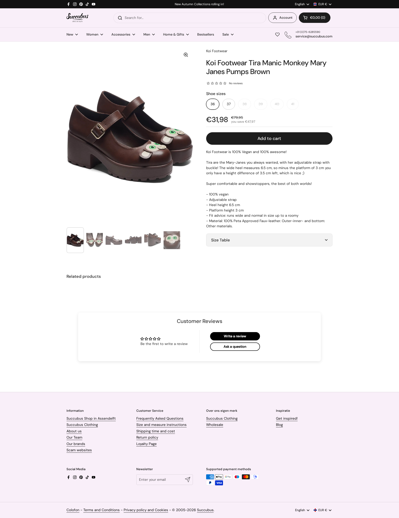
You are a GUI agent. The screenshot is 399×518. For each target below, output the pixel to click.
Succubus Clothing (82, 424)
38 (245, 104)
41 (292, 104)
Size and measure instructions (161, 424)
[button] (314, 17)
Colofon (72, 510)
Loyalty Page (146, 443)
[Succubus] (77, 17)
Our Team (74, 437)
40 (277, 104)
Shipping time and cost (155, 431)
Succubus (205, 510)
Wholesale (214, 424)
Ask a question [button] (235, 346)
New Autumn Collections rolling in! (199, 4)
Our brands (75, 443)
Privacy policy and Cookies (146, 510)
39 (261, 104)
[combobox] (189, 18)
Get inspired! (287, 418)
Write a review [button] (235, 336)
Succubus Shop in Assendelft (91, 418)
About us (74, 431)
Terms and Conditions (101, 510)
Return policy (147, 437)
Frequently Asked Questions (159, 418)
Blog (279, 424)
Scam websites (79, 450)
